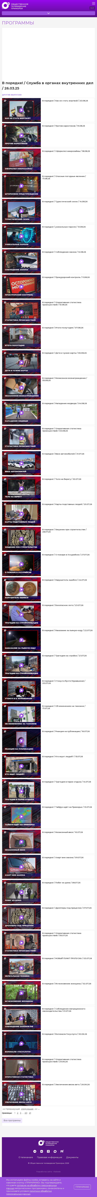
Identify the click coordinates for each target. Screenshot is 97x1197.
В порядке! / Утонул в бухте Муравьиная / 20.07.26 (63, 682)
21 (30, 1113)
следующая (27, 1109)
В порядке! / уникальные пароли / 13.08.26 (64, 227)
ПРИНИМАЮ (82, 1187)
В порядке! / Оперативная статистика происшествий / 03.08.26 (61, 429)
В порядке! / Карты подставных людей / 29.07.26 (67, 504)
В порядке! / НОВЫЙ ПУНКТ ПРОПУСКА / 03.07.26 (67, 958)
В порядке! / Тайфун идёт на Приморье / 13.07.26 (67, 807)
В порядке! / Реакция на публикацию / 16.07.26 (66, 731)
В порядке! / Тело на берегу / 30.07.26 (61, 479)
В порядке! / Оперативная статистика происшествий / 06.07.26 (61, 934)
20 (26, 1113)
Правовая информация (49, 1157)
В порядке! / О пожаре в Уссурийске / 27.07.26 (66, 554)
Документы (72, 1157)
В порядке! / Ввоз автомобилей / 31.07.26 (63, 454)
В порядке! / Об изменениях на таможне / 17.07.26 (63, 707)
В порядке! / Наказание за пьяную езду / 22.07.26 (67, 630)
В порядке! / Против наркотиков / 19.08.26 (63, 126)
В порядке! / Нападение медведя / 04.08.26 (64, 403)
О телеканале (26, 1157)
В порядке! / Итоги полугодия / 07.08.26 (62, 327)
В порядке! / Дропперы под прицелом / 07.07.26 (67, 908)
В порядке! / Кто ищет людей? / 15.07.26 (62, 756)
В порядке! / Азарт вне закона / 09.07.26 (62, 857)
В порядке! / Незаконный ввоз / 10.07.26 (62, 832)
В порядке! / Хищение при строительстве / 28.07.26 (64, 530)
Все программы (12, 1120)
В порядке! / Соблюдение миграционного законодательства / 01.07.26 (63, 1010)
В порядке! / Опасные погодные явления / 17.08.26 (64, 177)
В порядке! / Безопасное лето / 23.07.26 (62, 605)
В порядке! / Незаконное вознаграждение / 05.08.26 (64, 379)
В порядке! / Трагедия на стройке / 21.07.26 (64, 655)
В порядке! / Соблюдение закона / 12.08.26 (64, 252)
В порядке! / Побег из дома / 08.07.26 (61, 882)
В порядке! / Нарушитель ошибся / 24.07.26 (64, 580)
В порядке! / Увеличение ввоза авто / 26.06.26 (66, 1084)
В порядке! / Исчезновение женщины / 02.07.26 (66, 983)
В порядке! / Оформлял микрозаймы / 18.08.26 (66, 151)
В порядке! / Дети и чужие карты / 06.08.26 (64, 353)
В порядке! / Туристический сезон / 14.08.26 (65, 201)
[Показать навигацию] (93, 3)
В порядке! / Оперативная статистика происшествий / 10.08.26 (61, 303)
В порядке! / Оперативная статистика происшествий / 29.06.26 (61, 1060)
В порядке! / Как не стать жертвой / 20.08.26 (65, 100)
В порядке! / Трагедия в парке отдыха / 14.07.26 (66, 782)
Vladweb (57, 1172)
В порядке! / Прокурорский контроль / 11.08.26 (66, 277)
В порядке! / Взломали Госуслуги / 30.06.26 (64, 1034)
